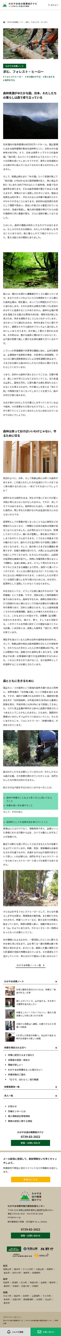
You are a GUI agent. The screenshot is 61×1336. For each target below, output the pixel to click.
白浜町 (26, 1295)
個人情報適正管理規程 (19, 1116)
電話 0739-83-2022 (16, 1213)
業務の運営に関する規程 (20, 1121)
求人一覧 (8, 1095)
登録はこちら (30, 1179)
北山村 (48, 1299)
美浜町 (7, 1286)
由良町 (44, 1282)
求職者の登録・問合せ (19, 1059)
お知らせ (12, 1106)
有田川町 (34, 1282)
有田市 (6, 1282)
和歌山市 (7, 1269)
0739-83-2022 (30, 1136)
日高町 (16, 1286)
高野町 (50, 1269)
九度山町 (40, 1269)
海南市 (26, 1272)
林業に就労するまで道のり (21, 1054)
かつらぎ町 (28, 1269)
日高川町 (25, 1286)
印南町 (35, 1286)
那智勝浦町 (28, 1299)
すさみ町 (47, 1295)
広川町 (24, 1282)
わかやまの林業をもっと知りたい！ (25, 1069)
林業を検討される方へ (15, 1047)
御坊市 (52, 1282)
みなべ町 (7, 1295)
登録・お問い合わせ (30, 1142)
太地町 (39, 1299)
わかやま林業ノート (14, 65)
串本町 (7, 1299)
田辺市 (17, 1295)
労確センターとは (16, 1111)
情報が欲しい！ (15, 1064)
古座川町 (17, 1299)
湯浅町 (15, 1282)
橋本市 (17, 1269)
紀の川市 (17, 1272)
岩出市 (7, 1272)
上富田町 (36, 1295)
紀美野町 (36, 1272)
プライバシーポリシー (12, 1317)
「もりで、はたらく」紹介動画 (23, 1079)
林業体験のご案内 (16, 1074)
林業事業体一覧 (12, 1086)
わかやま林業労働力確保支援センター (26, 1205)
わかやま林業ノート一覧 (29, 965)
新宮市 (7, 1302)
